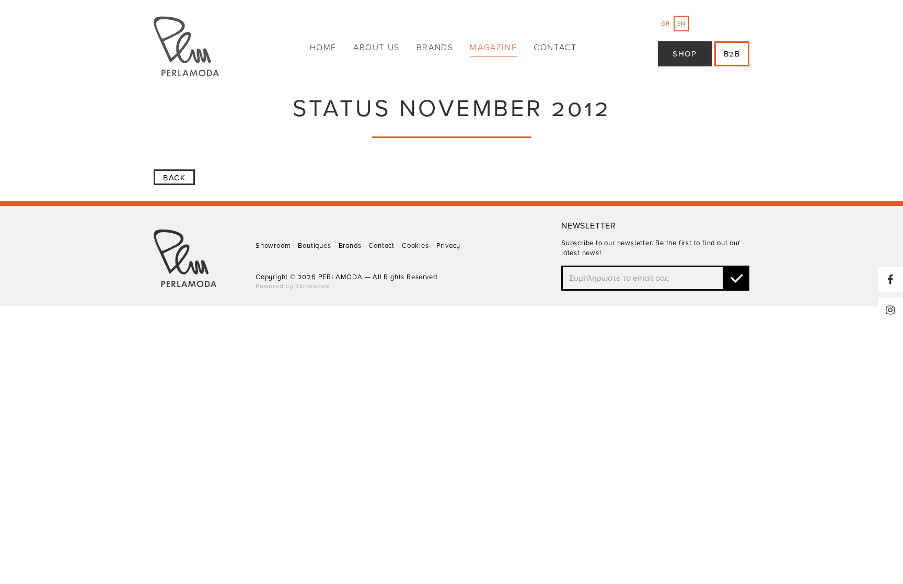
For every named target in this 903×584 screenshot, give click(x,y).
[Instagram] (890, 310)
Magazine (493, 47)
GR (665, 23)
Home (323, 47)
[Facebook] (890, 279)
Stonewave (312, 286)
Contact (555, 47)
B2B (732, 54)
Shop (685, 54)
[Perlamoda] (186, 47)
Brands (435, 47)
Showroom (273, 246)
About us (376, 47)
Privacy (448, 246)
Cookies (415, 246)
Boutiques (314, 246)
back (174, 177)
